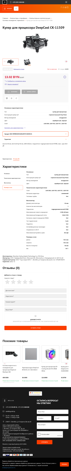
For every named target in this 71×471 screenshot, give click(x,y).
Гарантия (7, 139)
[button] (4, 61)
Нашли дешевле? (12, 84)
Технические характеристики (12, 178)
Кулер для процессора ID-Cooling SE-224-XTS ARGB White (50, 369)
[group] (35, 43)
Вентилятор (7, 183)
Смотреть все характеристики (13, 128)
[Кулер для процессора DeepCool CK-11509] (16, 98)
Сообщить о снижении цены (16, 81)
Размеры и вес (8, 187)
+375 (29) (11, 407)
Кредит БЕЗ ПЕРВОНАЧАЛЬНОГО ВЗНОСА (18, 134)
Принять (64, 464)
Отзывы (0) (16, 159)
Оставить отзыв (35, 328)
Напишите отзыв (19, 69)
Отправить (44, 442)
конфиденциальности (8, 467)
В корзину (14, 91)
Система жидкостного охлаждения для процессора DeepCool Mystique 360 (9, 369)
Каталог (9, 8)
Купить (31, 91)
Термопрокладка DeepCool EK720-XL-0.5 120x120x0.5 (30, 369)
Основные (7, 173)
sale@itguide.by (10, 411)
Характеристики (7, 159)
